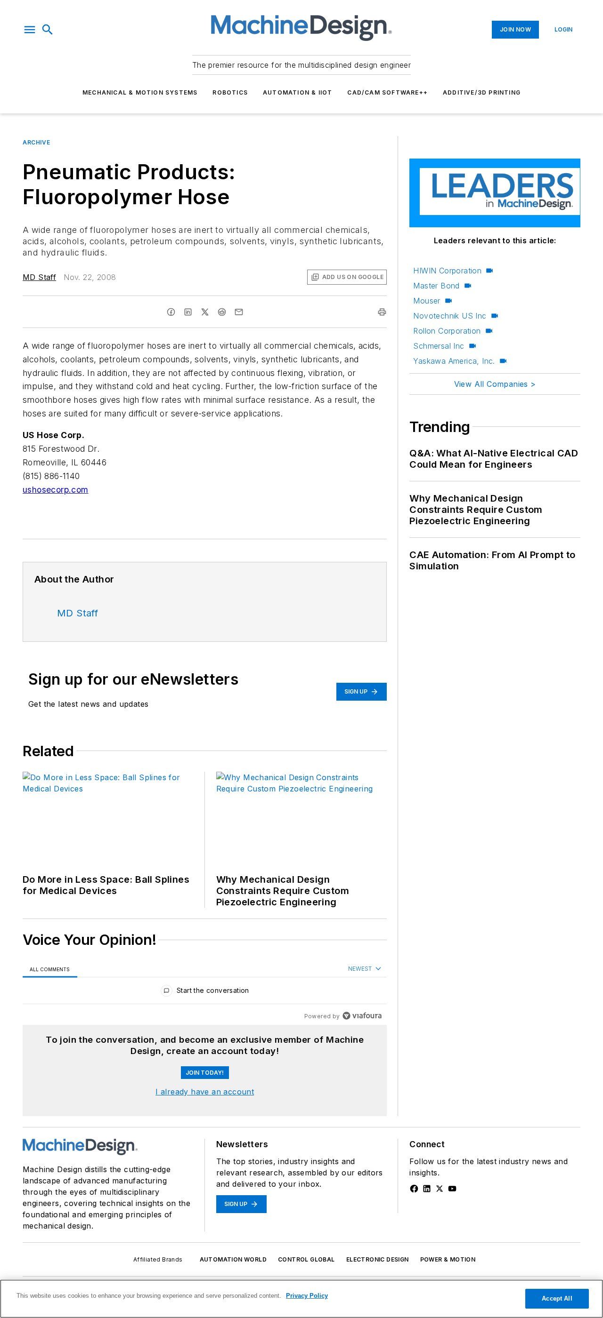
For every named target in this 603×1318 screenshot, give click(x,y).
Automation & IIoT (297, 92)
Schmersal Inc (438, 346)
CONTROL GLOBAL (306, 1259)
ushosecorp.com (56, 490)
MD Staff (39, 277)
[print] (382, 312)
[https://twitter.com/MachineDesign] (439, 1188)
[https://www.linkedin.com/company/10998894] (427, 1188)
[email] (239, 312)
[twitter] (205, 312)
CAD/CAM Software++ (387, 92)
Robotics (230, 92)
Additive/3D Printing (482, 92)
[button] (30, 30)
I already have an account (204, 1091)
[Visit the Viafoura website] (362, 1016)
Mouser (426, 300)
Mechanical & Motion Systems (139, 92)
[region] (205, 992)
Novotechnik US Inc (449, 315)
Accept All (557, 1298)
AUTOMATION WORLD (233, 1259)
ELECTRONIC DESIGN (377, 1259)
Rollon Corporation (447, 330)
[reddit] (222, 312)
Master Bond (436, 285)
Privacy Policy (307, 1295)
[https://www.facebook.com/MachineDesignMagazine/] (414, 1188)
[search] (48, 30)
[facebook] (171, 312)
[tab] (50, 969)
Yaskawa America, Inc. (454, 361)
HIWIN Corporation (447, 270)
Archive (36, 142)
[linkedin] (188, 312)
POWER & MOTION (448, 1259)
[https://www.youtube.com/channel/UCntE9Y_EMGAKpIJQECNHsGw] (452, 1188)
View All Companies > (495, 384)
